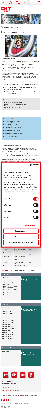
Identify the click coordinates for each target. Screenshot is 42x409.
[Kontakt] (17, 2)
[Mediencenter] (32, 2)
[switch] (36, 205)
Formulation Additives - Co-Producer (28, 395)
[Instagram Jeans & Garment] (9, 407)
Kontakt (3, 403)
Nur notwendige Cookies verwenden (21, 242)
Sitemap (26, 403)
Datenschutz (18, 403)
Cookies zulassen (21, 231)
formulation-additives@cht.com (11, 390)
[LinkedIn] (5, 407)
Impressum (10, 403)
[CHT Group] (6, 9)
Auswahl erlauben (21, 237)
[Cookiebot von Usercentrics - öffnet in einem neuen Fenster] (30, 165)
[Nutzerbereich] (10, 2)
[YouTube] (2, 407)
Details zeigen (30, 225)
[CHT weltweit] (3, 2)
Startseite (3, 395)
